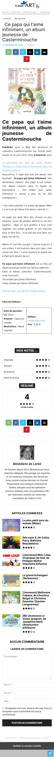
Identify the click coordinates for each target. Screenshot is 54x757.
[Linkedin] (37, 52)
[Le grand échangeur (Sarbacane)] (11, 580)
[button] (6, 4)
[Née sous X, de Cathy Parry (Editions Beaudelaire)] (11, 543)
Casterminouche (36, 320)
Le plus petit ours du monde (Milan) (35, 522)
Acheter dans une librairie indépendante (23, 291)
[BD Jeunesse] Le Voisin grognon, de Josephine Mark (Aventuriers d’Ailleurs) (34, 621)
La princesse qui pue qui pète (22, 162)
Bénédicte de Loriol (14, 45)
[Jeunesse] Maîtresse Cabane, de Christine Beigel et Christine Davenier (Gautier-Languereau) (36, 598)
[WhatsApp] (9, 52)
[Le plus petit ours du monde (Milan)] (11, 527)
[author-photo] (27, 459)
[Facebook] (16, 52)
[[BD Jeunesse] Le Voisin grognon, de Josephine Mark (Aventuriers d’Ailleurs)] (11, 621)
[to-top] (50, 752)
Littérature (16, 12)
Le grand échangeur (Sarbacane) (35, 577)
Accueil (5, 12)
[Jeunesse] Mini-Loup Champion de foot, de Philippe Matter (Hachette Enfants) (36, 559)
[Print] (44, 52)
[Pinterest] (27, 59)
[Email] (30, 52)
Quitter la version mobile (27, 745)
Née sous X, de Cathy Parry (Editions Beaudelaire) (35, 540)
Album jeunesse (29, 12)
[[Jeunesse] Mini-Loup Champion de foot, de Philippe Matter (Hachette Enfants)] (11, 560)
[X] (23, 52)
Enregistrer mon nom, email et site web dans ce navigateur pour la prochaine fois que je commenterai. (27, 711)
